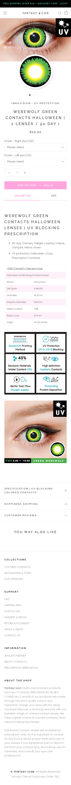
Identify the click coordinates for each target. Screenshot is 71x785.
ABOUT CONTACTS (15, 662)
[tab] (22, 197)
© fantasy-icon (23, 772)
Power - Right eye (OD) (19, 141)
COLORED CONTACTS (17, 567)
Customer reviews (20, 515)
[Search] (59, 12)
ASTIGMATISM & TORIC (17, 573)
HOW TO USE (12, 611)
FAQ (6, 599)
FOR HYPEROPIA (13, 579)
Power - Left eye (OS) (17, 155)
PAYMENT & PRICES (15, 617)
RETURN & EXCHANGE (16, 623)
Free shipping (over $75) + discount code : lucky (35, 4)
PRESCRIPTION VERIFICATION (21, 668)
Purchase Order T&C (46, 776)
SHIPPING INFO (13, 605)
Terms (27, 776)
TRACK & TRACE (13, 629)
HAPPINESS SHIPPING (21, 504)
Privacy (16, 776)
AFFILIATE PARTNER (15, 656)
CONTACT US (12, 635)
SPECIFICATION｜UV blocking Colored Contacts (28, 490)
